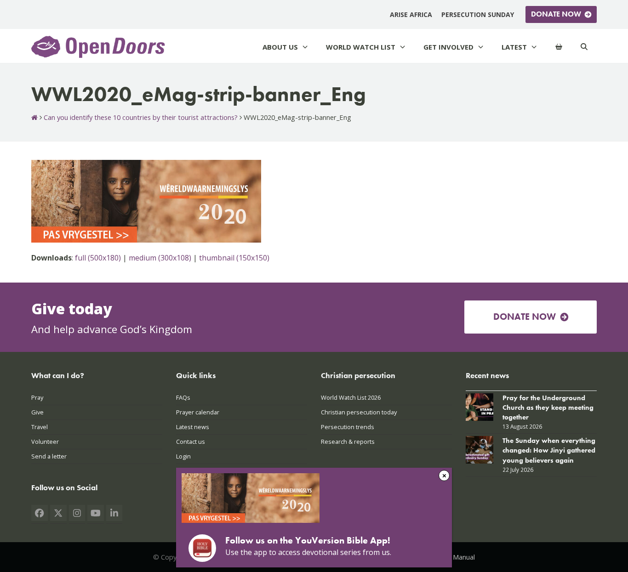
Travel (39, 427)
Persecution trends (347, 427)
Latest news (192, 427)
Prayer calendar (197, 412)
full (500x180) (98, 258)
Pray (37, 397)
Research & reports (348, 441)
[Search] (584, 47)
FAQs (183, 397)
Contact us (190, 441)
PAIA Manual (456, 556)
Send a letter (49, 456)
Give (37, 412)
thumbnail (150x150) (234, 258)
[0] (558, 47)
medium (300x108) (160, 258)
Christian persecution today (359, 412)
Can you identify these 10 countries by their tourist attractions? (141, 117)
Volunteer (45, 441)
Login (183, 456)
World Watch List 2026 (351, 397)
